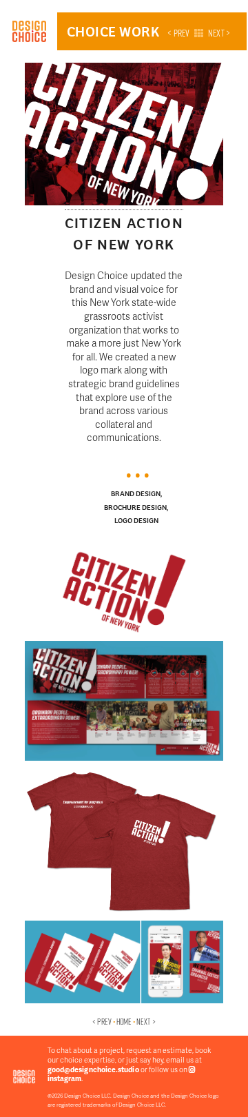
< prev (178, 33)
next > (219, 33)
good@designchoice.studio (93, 1069)
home (124, 1021)
